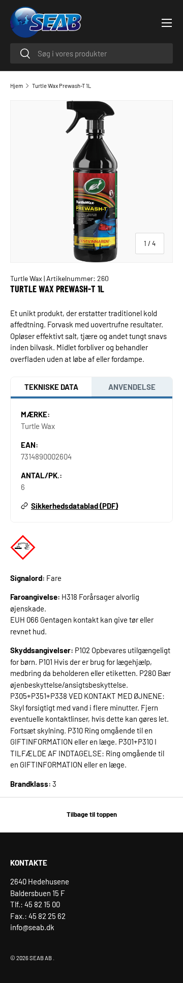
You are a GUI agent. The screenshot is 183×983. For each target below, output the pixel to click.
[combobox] (91, 53)
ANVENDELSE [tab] (132, 386)
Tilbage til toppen (92, 814)
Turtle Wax (27, 278)
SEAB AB (40, 958)
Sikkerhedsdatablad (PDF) (74, 505)
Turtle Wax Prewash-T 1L (61, 85)
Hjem (16, 85)
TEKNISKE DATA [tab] (51, 386)
